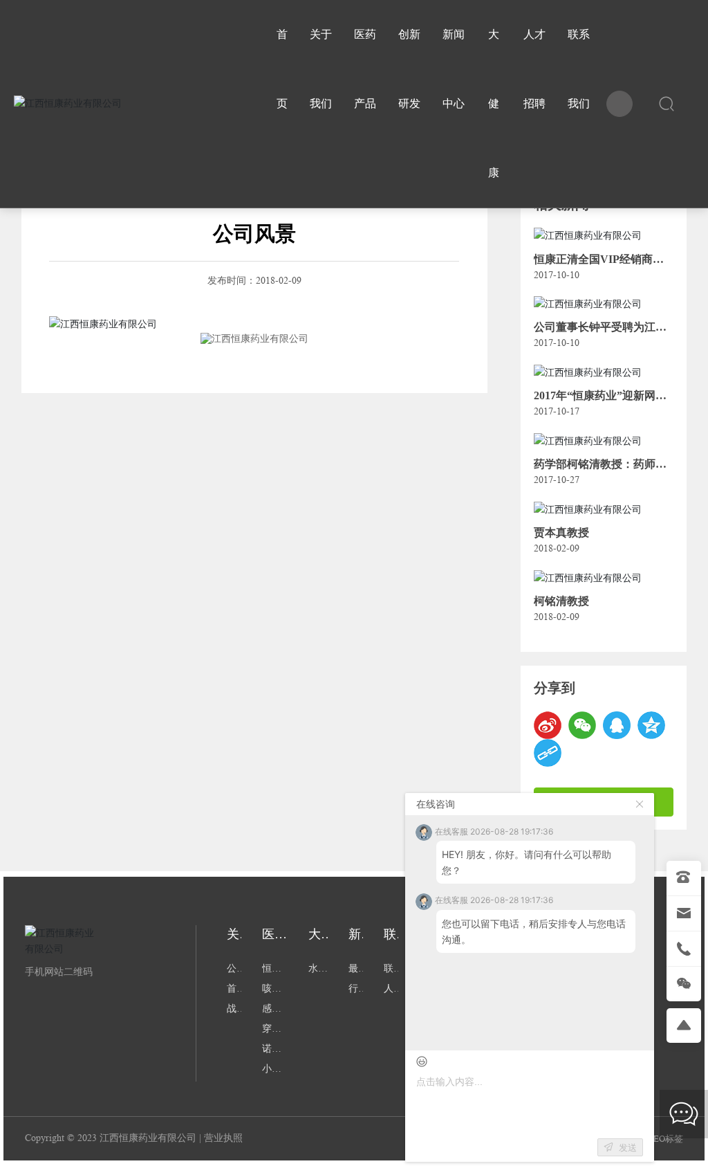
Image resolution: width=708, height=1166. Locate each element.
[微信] (582, 725)
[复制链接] (547, 753)
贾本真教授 (561, 532)
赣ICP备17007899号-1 (465, 1138)
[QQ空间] (651, 725)
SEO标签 (666, 1138)
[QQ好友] (617, 725)
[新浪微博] (547, 725)
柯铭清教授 (561, 601)
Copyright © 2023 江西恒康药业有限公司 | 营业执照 (134, 1137)
